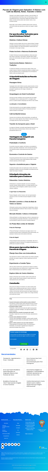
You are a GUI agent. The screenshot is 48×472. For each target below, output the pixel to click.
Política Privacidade (4, 431)
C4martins (34, 465)
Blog (18, 423)
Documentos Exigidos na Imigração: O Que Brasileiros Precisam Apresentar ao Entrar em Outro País (35, 372)
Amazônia (18, 432)
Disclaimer (6, 423)
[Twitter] (12, 444)
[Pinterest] (2, 447)
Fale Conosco (29, 434)
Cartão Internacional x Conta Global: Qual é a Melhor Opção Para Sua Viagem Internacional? (36, 383)
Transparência (6, 436)
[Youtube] (2, 444)
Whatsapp (18, 425)
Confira (24, 31)
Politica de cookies (6, 433)
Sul (18, 430)
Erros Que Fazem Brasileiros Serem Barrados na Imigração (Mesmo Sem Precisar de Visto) (11, 372)
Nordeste (18, 427)
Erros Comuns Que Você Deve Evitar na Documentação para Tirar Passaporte (35, 360)
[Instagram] (9, 444)
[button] (46, 2)
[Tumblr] (15, 444)
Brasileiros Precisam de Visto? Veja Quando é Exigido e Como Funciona (12, 382)
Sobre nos (6, 438)
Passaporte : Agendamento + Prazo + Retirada (12, 359)
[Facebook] (5, 444)
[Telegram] (18, 444)
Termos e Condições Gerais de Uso (5, 426)
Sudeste (18, 434)
